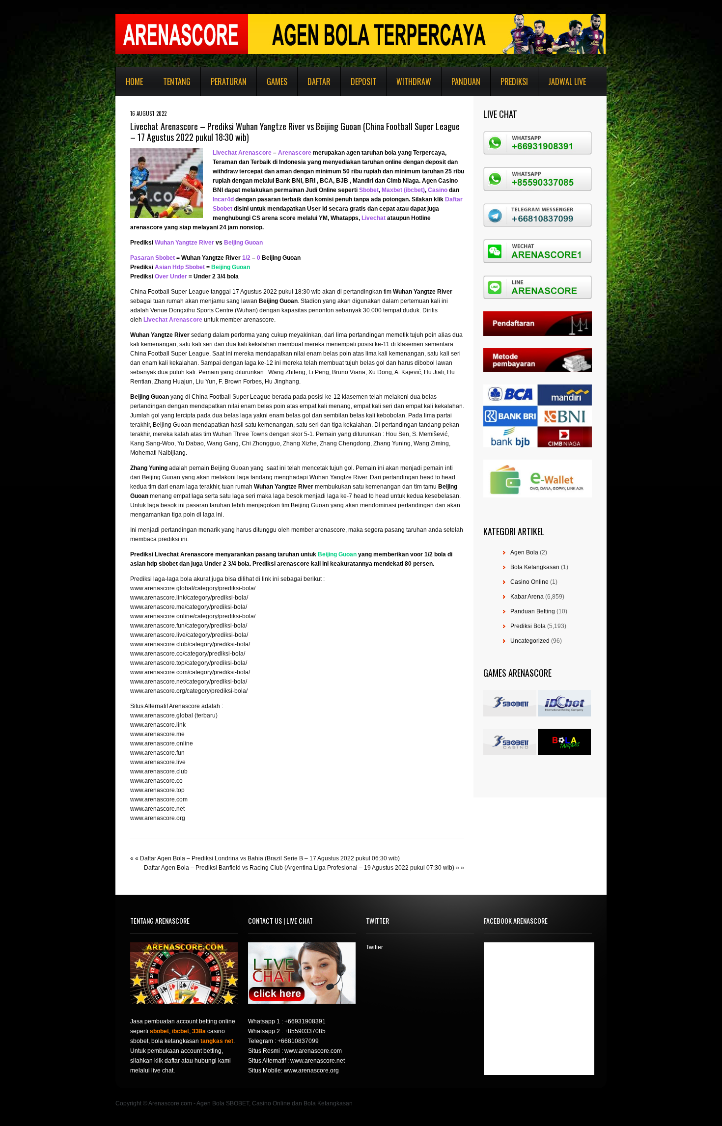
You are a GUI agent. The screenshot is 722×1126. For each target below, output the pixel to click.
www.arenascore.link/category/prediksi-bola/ (189, 597)
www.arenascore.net (157, 808)
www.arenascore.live (158, 762)
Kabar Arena (527, 596)
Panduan (465, 81)
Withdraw (413, 81)
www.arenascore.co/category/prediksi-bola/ (187, 653)
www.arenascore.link (158, 724)
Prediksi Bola (528, 626)
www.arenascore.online (161, 743)
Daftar (319, 81)
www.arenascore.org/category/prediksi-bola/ (189, 690)
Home (134, 81)
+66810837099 (298, 1041)
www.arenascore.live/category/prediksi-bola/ (189, 635)
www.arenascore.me (157, 734)
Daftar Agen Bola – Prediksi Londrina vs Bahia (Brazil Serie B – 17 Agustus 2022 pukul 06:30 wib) (270, 858)
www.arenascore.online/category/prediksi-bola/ (192, 616)
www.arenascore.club (159, 771)
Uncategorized (530, 640)
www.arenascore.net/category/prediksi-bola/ (188, 681)
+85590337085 (305, 1031)
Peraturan (229, 81)
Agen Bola (524, 552)
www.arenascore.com (159, 799)
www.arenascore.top (157, 790)
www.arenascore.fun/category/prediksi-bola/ (188, 625)
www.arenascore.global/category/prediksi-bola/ (192, 588)
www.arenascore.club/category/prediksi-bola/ (190, 644)
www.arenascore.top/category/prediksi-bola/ (188, 662)
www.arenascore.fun (157, 752)
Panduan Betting (532, 611)
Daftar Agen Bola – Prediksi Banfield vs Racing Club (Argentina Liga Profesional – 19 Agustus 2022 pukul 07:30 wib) (299, 867)
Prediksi (514, 81)
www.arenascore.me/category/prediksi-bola (188, 607)
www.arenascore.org (157, 818)
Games (277, 81)
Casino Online (529, 581)
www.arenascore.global (161, 715)
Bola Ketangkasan (534, 567)
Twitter (374, 947)
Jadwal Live (567, 81)
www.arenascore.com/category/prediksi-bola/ (190, 672)
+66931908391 (305, 1021)
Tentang (177, 81)
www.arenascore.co (156, 780)
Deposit (363, 81)
